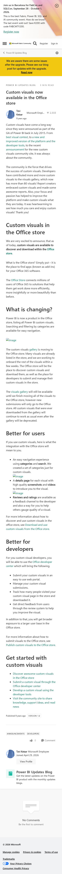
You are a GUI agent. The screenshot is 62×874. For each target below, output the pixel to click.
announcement (15, 149)
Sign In (54, 43)
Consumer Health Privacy (16, 868)
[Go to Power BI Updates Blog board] (10, 773)
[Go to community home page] (20, 43)
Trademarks (9, 858)
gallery (33, 349)
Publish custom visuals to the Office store (30, 645)
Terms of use (51, 851)
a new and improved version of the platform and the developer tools (30, 141)
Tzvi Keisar (19, 112)
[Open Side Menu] (4, 43)
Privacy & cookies (32, 851)
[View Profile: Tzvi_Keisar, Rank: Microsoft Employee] (10, 114)
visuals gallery (20, 391)
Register (44, 43)
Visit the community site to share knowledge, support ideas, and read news (34, 702)
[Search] (35, 43)
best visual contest (17, 137)
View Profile (26, 761)
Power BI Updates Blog (16, 53)
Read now (26, 72)
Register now (11, 31)
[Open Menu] (57, 52)
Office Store (18, 280)
